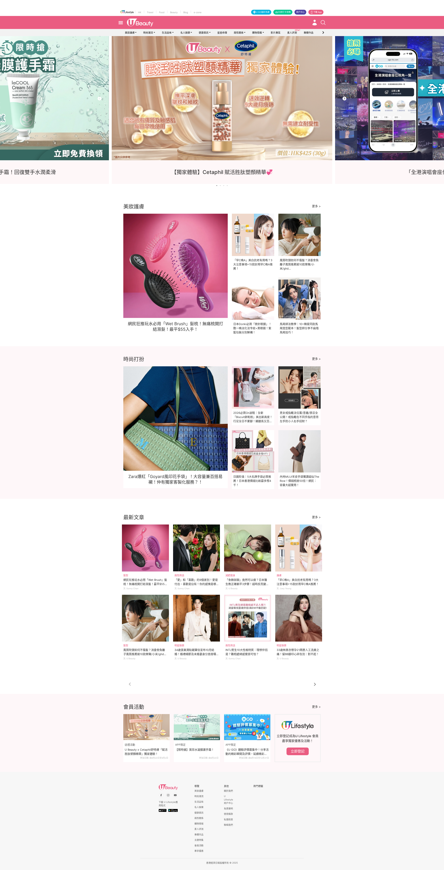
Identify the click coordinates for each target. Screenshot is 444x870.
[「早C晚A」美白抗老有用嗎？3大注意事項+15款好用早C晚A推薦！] (298, 548)
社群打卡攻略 (284, 12)
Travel (150, 12)
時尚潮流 (148, 32)
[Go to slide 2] (220, 185)
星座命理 (222, 32)
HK (139, 12)
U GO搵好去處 (263, 12)
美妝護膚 (130, 32)
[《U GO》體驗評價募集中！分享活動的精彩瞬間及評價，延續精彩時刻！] (247, 727)
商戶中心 (300, 12)
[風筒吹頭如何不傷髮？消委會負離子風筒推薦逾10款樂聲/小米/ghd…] (145, 618)
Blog (185, 12)
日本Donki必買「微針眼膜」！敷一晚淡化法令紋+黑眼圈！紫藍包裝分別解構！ (252, 328)
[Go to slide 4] (227, 185)
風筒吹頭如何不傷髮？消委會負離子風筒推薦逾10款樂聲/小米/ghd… (299, 264)
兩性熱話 (179, 575)
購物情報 (257, 32)
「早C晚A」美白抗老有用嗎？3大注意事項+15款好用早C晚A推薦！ (253, 264)
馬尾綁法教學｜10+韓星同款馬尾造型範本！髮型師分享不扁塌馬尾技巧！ (299, 328)
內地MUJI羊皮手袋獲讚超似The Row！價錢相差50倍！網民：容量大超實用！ (299, 481)
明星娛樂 (179, 645)
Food (161, 12)
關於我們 (228, 790)
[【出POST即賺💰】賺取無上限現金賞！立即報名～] (222, 98)
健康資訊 (203, 32)
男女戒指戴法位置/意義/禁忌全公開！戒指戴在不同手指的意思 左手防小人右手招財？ (299, 417)
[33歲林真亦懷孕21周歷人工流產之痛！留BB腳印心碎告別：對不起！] (298, 618)
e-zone (198, 12)
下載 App (317, 12)
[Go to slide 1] (216, 185)
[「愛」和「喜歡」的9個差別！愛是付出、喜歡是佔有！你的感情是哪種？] (196, 548)
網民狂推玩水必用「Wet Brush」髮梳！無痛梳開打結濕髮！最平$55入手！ (145, 584)
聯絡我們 (228, 824)
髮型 (125, 575)
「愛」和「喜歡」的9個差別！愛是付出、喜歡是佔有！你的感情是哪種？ (196, 584)
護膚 (279, 575)
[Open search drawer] (323, 22)
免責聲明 (228, 808)
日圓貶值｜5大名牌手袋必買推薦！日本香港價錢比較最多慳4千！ (252, 481)
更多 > (316, 206)
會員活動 (198, 845)
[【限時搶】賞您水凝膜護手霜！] (197, 727)
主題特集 (198, 839)
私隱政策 (228, 819)
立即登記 (298, 751)
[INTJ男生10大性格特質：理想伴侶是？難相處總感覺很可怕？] (247, 618)
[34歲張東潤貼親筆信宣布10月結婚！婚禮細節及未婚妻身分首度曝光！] (196, 618)
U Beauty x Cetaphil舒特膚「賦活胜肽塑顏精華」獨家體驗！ (146, 752)
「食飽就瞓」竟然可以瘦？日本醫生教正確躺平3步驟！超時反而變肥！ (246, 584)
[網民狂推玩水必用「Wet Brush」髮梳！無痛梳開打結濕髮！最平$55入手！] (145, 548)
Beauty (174, 12)
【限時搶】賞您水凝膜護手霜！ (194, 749)
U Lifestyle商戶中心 (228, 799)
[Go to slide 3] (223, 185)
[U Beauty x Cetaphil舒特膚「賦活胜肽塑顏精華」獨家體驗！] (146, 727)
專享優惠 (198, 850)
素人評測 (198, 829)
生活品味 (167, 32)
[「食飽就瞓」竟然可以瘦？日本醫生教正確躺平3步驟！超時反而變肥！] (247, 548)
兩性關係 (239, 32)
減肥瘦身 (230, 575)
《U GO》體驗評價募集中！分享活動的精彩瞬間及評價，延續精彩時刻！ (247, 752)
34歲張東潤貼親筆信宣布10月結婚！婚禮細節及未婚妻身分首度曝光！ (195, 654)
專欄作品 (198, 834)
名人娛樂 (185, 32)
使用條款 (228, 813)
